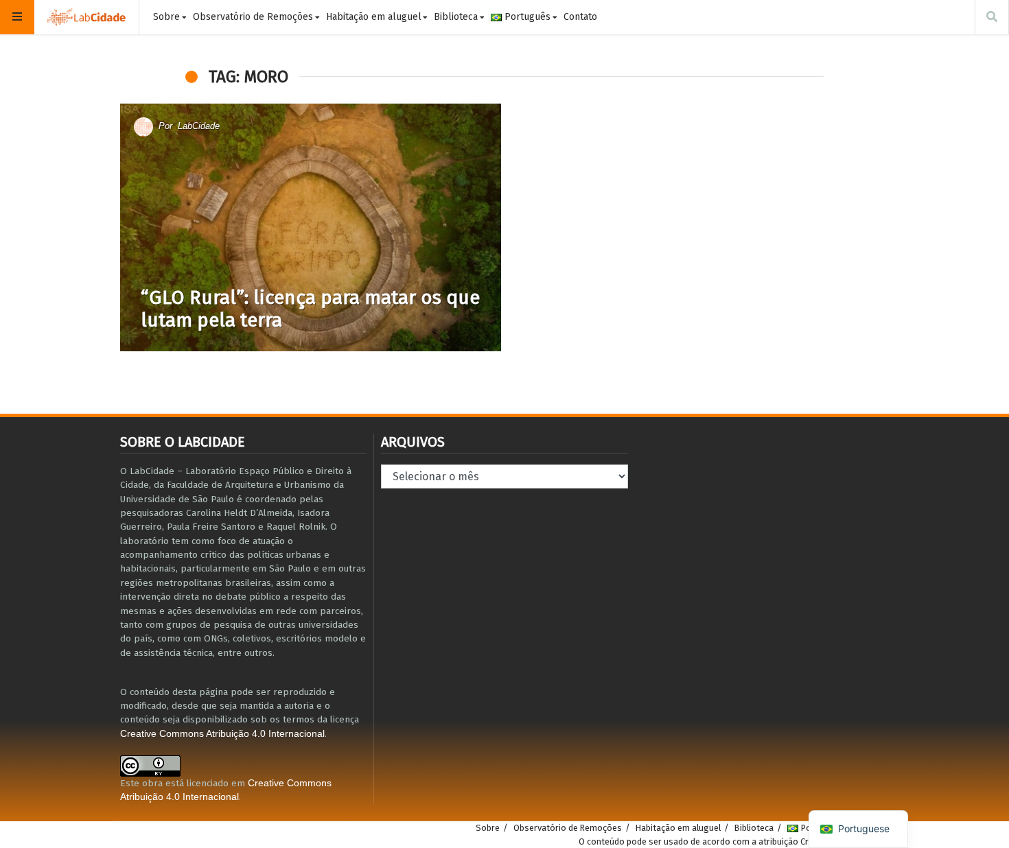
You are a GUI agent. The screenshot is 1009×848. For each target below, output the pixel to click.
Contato (580, 17)
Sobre (166, 17)
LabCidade (199, 126)
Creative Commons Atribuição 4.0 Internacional (222, 734)
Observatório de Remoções (253, 17)
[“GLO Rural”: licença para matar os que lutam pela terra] (310, 227)
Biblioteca (456, 17)
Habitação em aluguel (373, 17)
